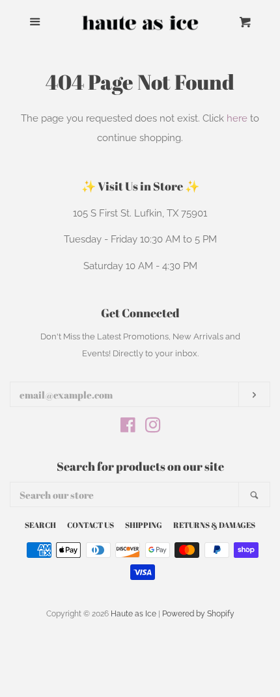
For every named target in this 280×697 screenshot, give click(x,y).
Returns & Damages (214, 524)
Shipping (143, 524)
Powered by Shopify (198, 613)
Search (40, 524)
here (237, 118)
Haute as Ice (133, 613)
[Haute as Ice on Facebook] (128, 428)
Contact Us (90, 524)
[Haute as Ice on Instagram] (153, 428)
